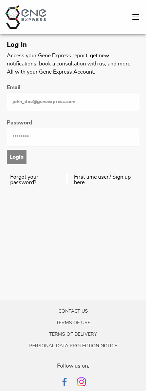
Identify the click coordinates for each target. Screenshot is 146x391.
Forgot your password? (24, 179)
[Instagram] (81, 382)
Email (13, 87)
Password (19, 122)
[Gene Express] (25, 16)
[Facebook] (64, 382)
